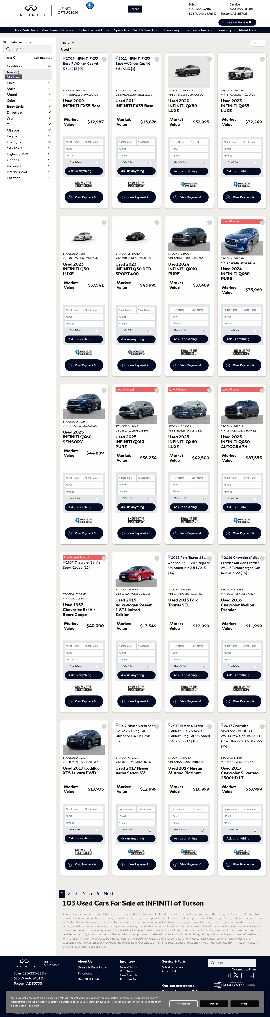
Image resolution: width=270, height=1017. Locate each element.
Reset (9, 58)
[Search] (7, 49)
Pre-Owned (127, 971)
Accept (245, 1003)
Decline (214, 1003)
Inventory (127, 961)
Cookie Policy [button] (110, 1002)
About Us (85, 961)
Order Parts (169, 971)
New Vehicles (128, 967)
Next (109, 893)
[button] (90, 5)
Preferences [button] (33, 1005)
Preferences (183, 1003)
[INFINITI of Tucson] (47, 10)
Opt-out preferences (178, 986)
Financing (85, 973)
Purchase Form (129, 979)
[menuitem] (29, 72)
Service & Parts (174, 961)
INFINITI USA (88, 979)
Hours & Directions (92, 967)
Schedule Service (173, 967)
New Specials (128, 975)
